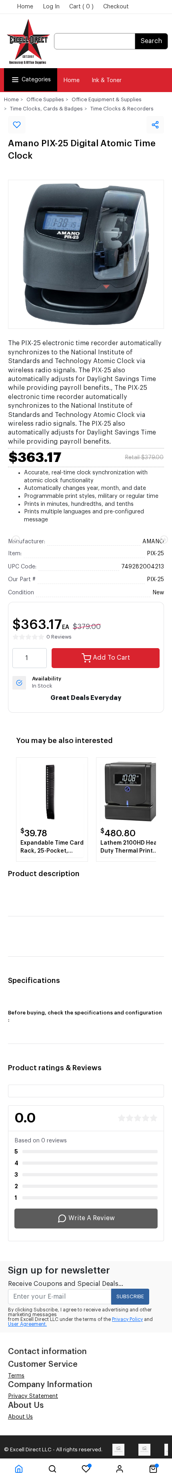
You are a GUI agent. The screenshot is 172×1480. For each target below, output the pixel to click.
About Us (20, 1417)
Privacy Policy (127, 1319)
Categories (36, 80)
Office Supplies (45, 99)
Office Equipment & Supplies (107, 99)
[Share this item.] (155, 125)
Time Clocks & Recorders (122, 108)
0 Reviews (59, 636)
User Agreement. (27, 1324)
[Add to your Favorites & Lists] (17, 125)
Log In (51, 7)
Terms (16, 1376)
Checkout (116, 7)
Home (25, 7)
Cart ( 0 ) (81, 7)
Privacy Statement (33, 1396)
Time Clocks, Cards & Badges (46, 108)
